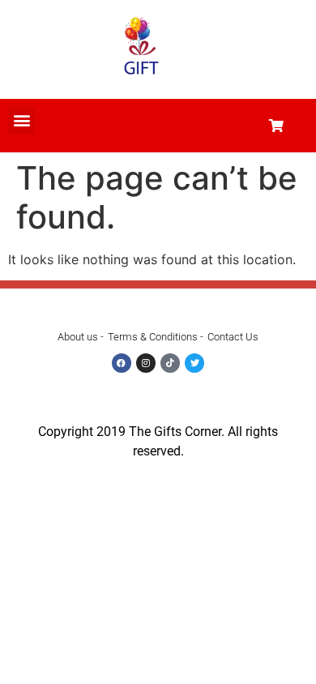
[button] (21, 120)
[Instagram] (146, 363)
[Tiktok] (170, 363)
